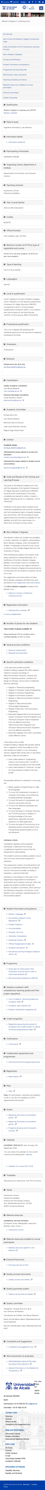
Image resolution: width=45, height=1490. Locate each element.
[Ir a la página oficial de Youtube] (43, 2)
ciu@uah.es (32, 1404)
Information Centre (12, 1434)
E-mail (7, 1456)
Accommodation (15, 928)
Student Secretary (12, 1436)
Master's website (10, 113)
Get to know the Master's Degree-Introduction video (21, 40)
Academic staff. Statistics (18, 1006)
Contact (8, 1419)
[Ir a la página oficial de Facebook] (32, 2)
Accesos (6, 2)
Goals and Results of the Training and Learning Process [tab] (21, 48)
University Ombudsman (18, 936)
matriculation (35, 583)
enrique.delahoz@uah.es (15, 367)
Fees (10, 1091)
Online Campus (11, 1453)
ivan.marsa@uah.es (11, 391)
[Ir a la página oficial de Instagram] (40, 2)
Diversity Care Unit (16, 932)
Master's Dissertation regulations (21, 1010)
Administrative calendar (18, 610)
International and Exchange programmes (24, 1062)
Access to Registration (12, 614)
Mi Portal (8, 1448)
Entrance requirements (17, 650)
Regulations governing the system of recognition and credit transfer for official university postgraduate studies (24, 1026)
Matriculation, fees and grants (14, 75)
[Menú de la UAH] (41, 8)
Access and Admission (12, 59)
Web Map (26, 1484)
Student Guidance (15, 924)
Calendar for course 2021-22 (20, 1166)
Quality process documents (19, 1280)
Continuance (13, 1044)
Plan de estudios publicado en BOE (22, 978)
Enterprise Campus (16, 940)
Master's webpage (16, 914)
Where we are (10, 1422)
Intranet (8, 1450)
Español (15, 2)
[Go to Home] (9, 6)
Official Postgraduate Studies (20, 944)
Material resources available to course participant (18, 86)
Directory (9, 1416)
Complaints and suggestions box (21, 1347)
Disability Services (12, 1470)
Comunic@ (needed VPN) (15, 1458)
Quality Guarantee (10, 98)
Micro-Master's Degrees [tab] (12, 54)
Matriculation (14, 1076)
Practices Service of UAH (18, 1265)
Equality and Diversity (13, 1473)
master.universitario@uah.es (15, 457)
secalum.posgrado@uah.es (14, 468)
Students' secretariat (17, 948)
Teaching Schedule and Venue (15, 80)
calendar (28, 1154)
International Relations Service (17, 1439)
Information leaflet (16, 142)
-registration (21, 583)
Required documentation (18, 653)
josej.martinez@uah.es (12, 400)
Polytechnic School (16, 1230)
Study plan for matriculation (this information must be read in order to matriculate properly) (22, 971)
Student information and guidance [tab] (16, 64)
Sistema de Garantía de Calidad (21, 1294)
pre (15, 583)
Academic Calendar (13, 1461)
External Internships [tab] (10, 93)
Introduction (7, 34)
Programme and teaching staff (15, 70)
